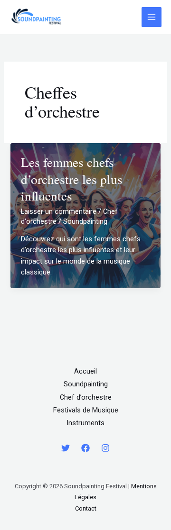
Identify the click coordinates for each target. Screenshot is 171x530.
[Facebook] (85, 448)
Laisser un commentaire (58, 211)
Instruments (85, 423)
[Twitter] (65, 448)
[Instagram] (105, 448)
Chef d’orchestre (86, 397)
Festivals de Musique (85, 410)
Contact (85, 508)
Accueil (85, 371)
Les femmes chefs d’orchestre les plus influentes (72, 178)
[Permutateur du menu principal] (152, 17)
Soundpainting (86, 384)
